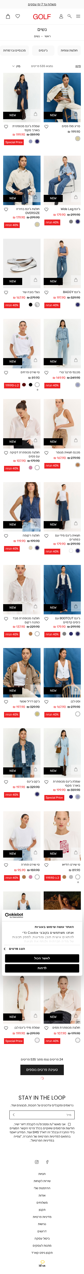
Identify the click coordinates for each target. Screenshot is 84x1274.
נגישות (42, 1224)
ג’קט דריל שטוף (30, 701)
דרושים (42, 1231)
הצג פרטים (17, 948)
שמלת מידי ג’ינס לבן (27, 1027)
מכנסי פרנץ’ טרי (69, 372)
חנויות (42, 1174)
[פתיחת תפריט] (78, 16)
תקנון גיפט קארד (42, 1253)
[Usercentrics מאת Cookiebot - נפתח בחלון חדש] (24, 915)
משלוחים (42, 1203)
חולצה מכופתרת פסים (66, 1027)
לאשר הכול (42, 958)
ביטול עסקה (42, 1238)
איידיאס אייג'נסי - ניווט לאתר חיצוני (42, 1263)
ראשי (48, 36)
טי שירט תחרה (30, 864)
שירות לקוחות (42, 1181)
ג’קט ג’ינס (33, 781)
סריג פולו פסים (71, 126)
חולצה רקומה (31, 535)
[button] (69, 16)
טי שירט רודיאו (71, 864)
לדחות (42, 968)
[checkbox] (69, 50)
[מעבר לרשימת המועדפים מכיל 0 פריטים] (17, 16)
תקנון (42, 1210)
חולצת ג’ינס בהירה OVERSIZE (28, 211)
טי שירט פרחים (30, 372)
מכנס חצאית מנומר (68, 452)
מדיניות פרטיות (42, 1217)
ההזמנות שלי (42, 1188)
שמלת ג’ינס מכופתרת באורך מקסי (26, 128)
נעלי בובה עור (31, 292)
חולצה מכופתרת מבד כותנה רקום (26, 620)
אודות (42, 1195)
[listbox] (77, 138)
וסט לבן (75, 701)
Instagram (37, 1162)
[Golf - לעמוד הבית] (41, 16)
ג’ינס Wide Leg (70, 209)
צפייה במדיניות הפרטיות (34, 1138)
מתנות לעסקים (42, 1246)
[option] (78, 138)
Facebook (47, 1162)
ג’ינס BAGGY (71, 292)
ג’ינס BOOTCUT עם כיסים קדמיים (67, 620)
